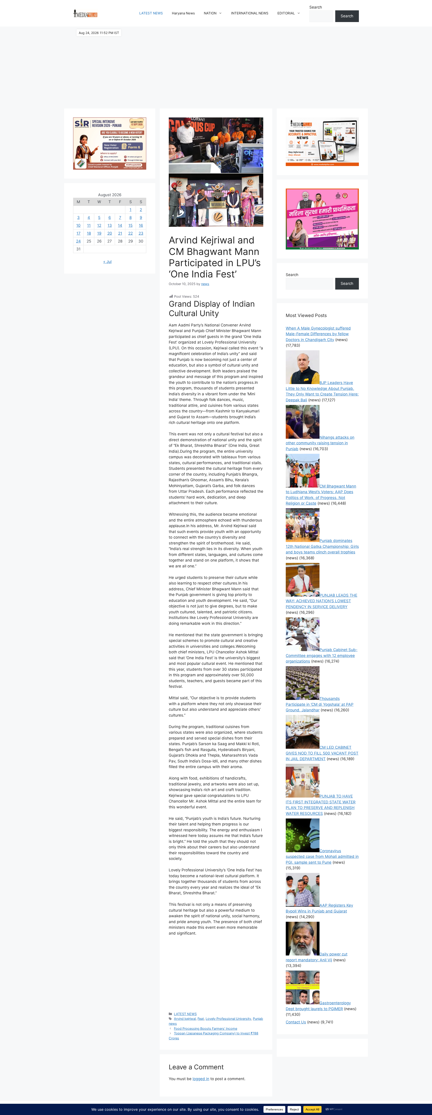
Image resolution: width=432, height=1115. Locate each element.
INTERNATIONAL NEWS (249, 13)
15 (130, 225)
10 (78, 225)
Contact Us (296, 1022)
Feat (201, 1019)
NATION (210, 13)
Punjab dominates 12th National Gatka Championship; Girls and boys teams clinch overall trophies (322, 546)
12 (99, 225)
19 (99, 233)
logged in (201, 1079)
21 (120, 233)
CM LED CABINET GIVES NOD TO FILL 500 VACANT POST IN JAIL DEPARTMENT (322, 753)
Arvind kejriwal (185, 1019)
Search (315, 7)
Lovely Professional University (228, 1019)
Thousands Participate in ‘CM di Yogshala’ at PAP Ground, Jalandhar (319, 704)
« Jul (107, 261)
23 (141, 233)
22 (130, 233)
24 (78, 241)
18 (89, 233)
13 (110, 225)
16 (141, 225)
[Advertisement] (216, 65)
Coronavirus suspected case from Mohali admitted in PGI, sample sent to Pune (322, 857)
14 (120, 225)
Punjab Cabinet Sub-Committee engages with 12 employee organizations (322, 655)
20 (109, 233)
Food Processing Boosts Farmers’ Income (205, 1028)
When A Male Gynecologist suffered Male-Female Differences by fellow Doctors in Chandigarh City (318, 334)
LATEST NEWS (151, 13)
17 (78, 233)
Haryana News (183, 13)
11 (89, 225)
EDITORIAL (286, 13)
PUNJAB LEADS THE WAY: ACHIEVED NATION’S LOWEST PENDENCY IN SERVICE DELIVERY (321, 601)
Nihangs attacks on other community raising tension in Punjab (320, 443)
